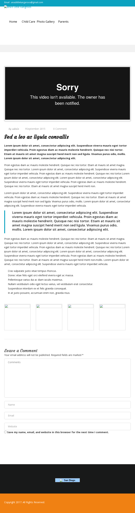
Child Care (28, 22)
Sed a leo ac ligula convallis (36, 137)
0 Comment (60, 128)
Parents (63, 22)
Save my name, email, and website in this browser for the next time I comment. (58, 432)
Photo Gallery (46, 22)
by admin (13, 128)
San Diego (69, 480)
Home (13, 22)
